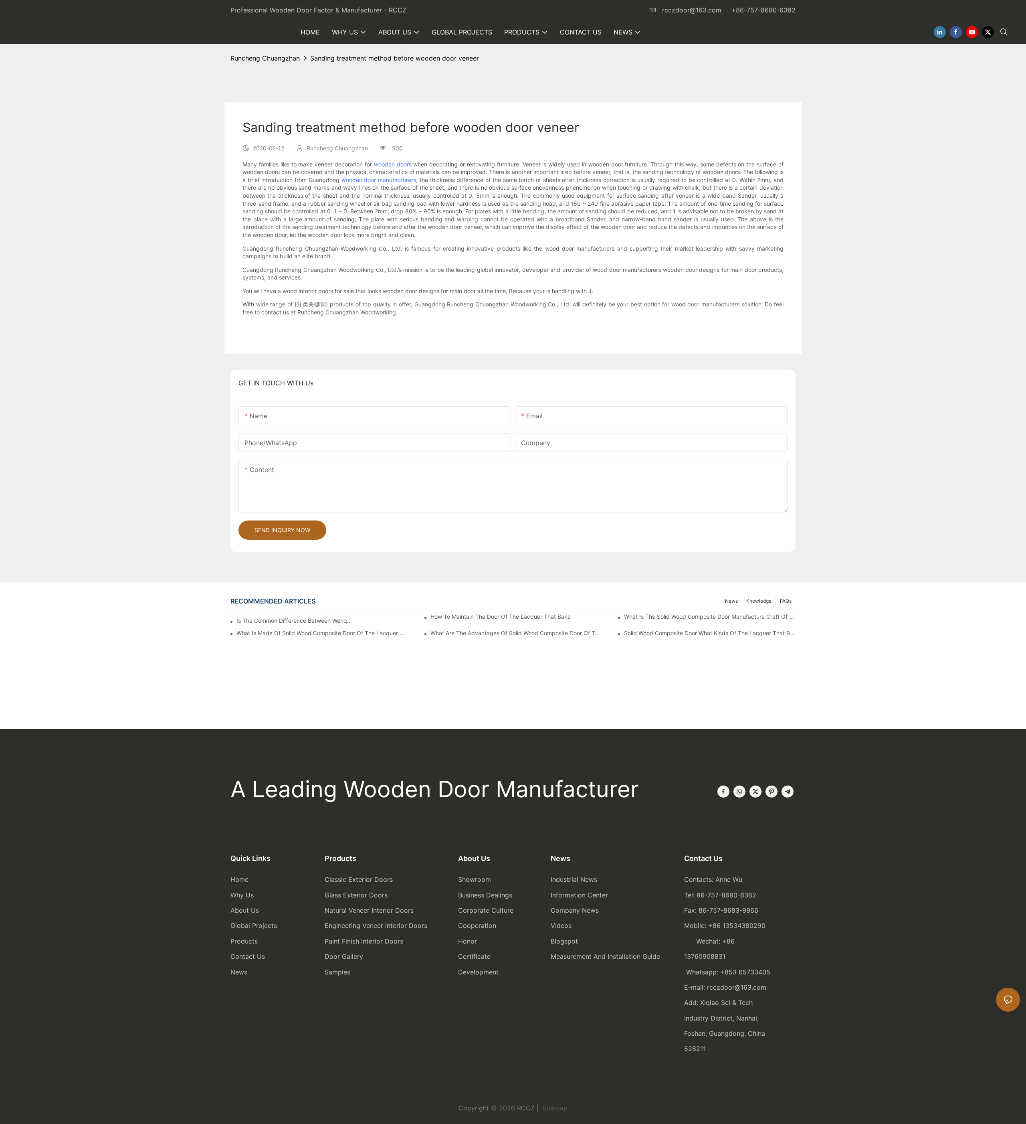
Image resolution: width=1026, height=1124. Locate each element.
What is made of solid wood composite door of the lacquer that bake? (322, 633)
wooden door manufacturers (378, 179)
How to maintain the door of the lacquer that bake (500, 616)
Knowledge (759, 601)
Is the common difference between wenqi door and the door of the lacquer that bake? (294, 620)
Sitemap (554, 1108)
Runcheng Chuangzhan (265, 58)
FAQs (786, 601)
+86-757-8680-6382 (763, 10)
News (731, 601)
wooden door (391, 164)
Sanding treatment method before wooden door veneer (394, 58)
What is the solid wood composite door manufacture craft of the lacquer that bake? (710, 616)
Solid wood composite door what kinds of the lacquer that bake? (710, 633)
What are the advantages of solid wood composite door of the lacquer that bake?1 (516, 633)
